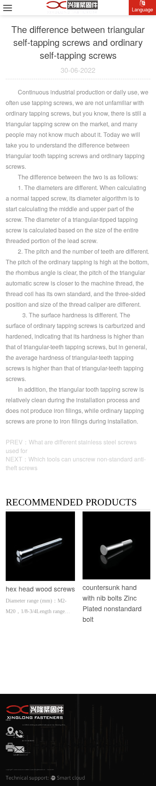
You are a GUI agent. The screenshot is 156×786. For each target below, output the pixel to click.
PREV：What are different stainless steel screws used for (71, 446)
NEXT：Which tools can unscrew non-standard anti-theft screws (76, 463)
